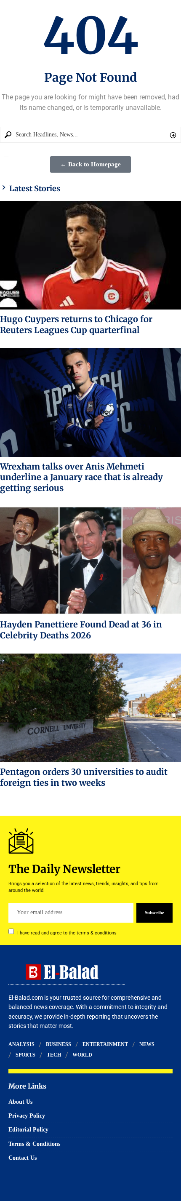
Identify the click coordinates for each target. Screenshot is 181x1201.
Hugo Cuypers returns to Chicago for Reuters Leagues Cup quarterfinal (76, 324)
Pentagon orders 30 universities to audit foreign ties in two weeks (84, 777)
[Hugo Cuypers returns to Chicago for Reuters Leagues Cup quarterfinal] (90, 255)
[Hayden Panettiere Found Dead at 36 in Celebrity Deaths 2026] (90, 560)
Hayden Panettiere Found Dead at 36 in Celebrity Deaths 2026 (81, 630)
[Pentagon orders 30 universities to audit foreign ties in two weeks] (90, 708)
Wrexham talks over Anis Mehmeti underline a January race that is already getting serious (81, 477)
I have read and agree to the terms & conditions (67, 932)
